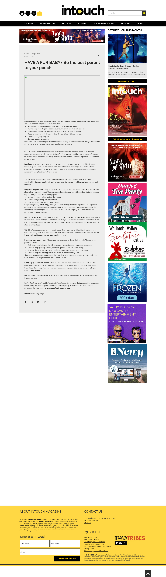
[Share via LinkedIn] (38, 301)
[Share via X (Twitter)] (32, 301)
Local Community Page (34, 293)
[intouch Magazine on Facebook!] (33, 13)
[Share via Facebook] (25, 301)
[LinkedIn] (27, 13)
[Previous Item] (112, 48)
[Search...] (144, 13)
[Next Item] (142, 48)
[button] (127, 139)
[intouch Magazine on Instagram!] (22, 13)
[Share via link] (44, 301)
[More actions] (98, 54)
